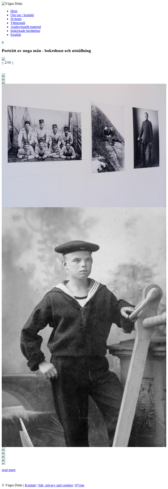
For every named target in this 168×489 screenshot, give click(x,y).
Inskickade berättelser (25, 31)
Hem (13, 11)
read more (9, 470)
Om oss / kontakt (22, 15)
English (15, 35)
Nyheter (16, 19)
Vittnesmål (17, 23)
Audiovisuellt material (25, 27)
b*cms (79, 485)
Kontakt (30, 485)
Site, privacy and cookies (55, 485)
